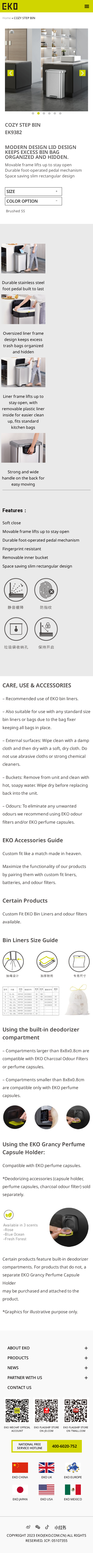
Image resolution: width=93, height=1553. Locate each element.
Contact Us (19, 1387)
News (13, 1367)
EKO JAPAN (20, 1499)
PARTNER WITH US (24, 1377)
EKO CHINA (20, 1477)
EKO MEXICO (73, 1499)
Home (6, 18)
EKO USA (46, 1499)
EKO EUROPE (73, 1477)
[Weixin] (37, 1527)
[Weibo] (28, 1527)
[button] (87, 6)
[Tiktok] (47, 1527)
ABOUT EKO (18, 1348)
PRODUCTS (18, 1358)
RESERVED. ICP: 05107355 (46, 1540)
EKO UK (46, 1477)
